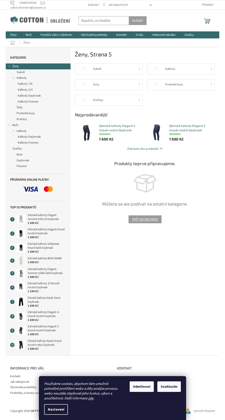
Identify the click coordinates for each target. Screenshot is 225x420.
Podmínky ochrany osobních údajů (32, 393)
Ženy (15, 66)
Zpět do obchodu (145, 219)
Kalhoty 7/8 (25, 84)
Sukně (21, 72)
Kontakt (94, 5)
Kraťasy (22, 119)
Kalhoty (22, 78)
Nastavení (56, 409)
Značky (17, 148)
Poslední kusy (26, 113)
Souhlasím (169, 386)
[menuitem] (13, 34)
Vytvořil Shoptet (204, 411)
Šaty (20, 107)
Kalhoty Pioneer (28, 101)
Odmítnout (142, 386)
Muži (15, 125)
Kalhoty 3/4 (25, 90)
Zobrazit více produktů (142, 148)
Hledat (137, 20)
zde (90, 398)
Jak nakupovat (118, 5)
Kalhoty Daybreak (29, 96)
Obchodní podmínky (23, 387)
